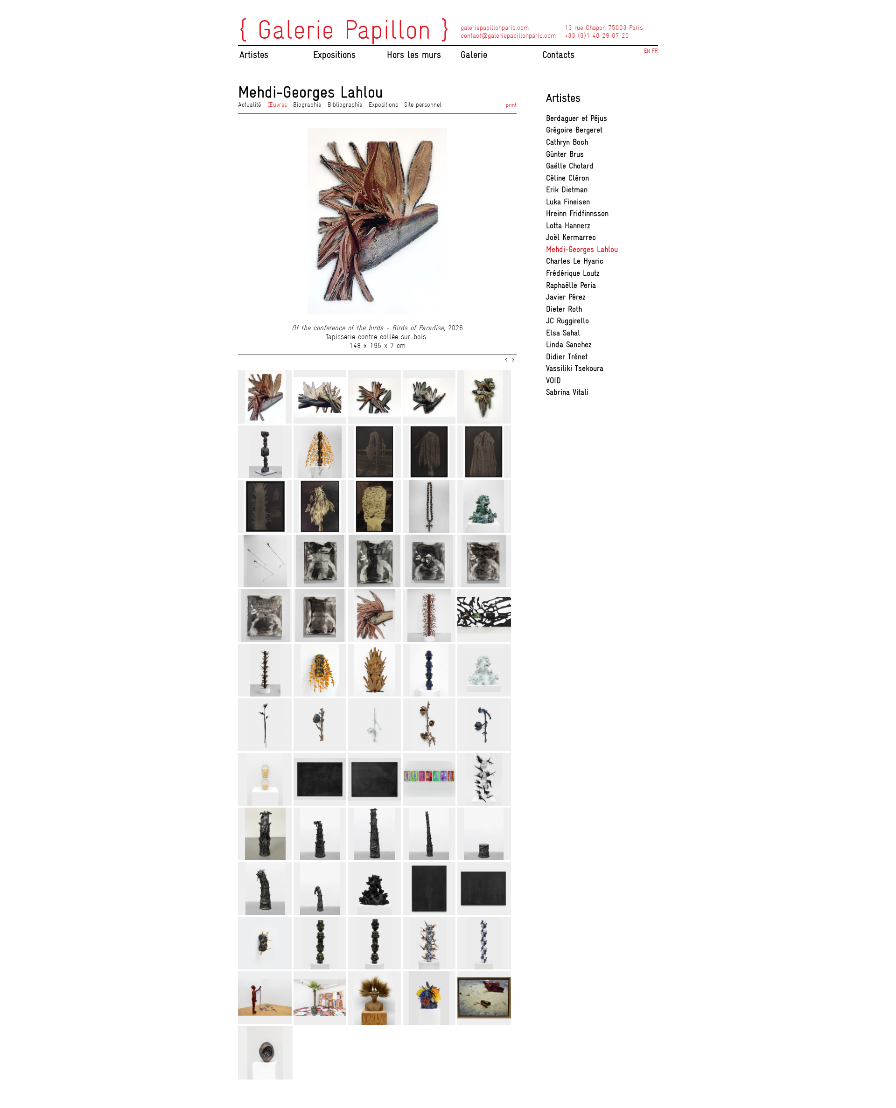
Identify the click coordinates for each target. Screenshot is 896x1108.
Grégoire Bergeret (574, 129)
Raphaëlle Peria (571, 285)
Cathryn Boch (567, 142)
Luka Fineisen (568, 201)
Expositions (383, 104)
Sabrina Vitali (567, 392)
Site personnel (422, 104)
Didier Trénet (567, 356)
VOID (553, 380)
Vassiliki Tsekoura (574, 368)
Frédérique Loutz (573, 273)
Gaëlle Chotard (570, 165)
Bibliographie (345, 104)
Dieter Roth (564, 309)
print (511, 104)
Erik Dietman (567, 189)
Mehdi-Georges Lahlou (582, 249)
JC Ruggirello (567, 320)
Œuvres (277, 104)
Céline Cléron (567, 178)
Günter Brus (565, 154)
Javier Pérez (566, 297)
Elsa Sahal (563, 332)
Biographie (307, 104)
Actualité (249, 104)
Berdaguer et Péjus (576, 118)
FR (655, 51)
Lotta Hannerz (568, 225)
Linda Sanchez (569, 344)
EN (647, 51)
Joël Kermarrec (571, 237)
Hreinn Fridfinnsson (577, 213)
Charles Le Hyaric (574, 261)
